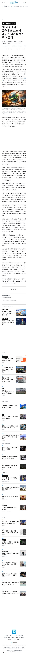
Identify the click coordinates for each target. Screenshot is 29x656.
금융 (11, 6)
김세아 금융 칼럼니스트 (6, 46)
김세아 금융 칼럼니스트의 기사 (7, 306)
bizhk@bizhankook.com (18, 650)
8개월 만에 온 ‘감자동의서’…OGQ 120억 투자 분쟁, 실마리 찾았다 (9, 564)
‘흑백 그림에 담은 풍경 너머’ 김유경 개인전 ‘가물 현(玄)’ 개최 (10, 531)
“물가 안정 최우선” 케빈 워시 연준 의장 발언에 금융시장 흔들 (10, 522)
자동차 (27, 6)
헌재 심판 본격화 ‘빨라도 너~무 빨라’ (10, 497)
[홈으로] (14, 632)
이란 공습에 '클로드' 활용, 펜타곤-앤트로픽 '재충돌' (10, 448)
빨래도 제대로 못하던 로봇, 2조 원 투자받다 (10, 553)
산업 (8, 6)
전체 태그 (18, 639)
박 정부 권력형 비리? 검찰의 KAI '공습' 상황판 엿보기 (10, 488)
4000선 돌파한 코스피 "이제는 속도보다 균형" (9, 478)
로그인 (25, 2)
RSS (15, 639)
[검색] (5, 3)
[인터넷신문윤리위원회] (14, 642)
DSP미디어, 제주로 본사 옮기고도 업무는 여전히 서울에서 (10, 583)
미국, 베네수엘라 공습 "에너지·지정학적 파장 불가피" (10, 466)
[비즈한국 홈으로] (14, 2)
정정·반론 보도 (10, 639)
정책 (18, 6)
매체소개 (6, 635)
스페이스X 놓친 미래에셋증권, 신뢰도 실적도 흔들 (9, 406)
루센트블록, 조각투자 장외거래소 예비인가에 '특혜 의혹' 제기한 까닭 (10, 436)
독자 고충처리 (20, 635)
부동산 (15, 6)
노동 (20, 6)
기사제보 (15, 635)
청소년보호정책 (21, 637)
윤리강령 (11, 635)
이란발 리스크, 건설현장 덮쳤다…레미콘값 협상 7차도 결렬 (10, 427)
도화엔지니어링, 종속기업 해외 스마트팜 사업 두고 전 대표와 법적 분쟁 (10, 593)
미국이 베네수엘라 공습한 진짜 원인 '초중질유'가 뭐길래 (9, 457)
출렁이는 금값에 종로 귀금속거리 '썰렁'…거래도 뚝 (10, 416)
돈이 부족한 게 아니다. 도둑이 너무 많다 (9, 507)
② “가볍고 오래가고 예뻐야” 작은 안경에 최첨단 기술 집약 (10, 542)
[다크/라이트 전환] (3, 2)
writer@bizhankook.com (6, 297)
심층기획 (5, 6)
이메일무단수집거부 (14, 637)
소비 (23, 6)
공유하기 (15, 289)
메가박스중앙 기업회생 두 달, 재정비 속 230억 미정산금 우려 (9, 574)
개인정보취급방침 (7, 637)
